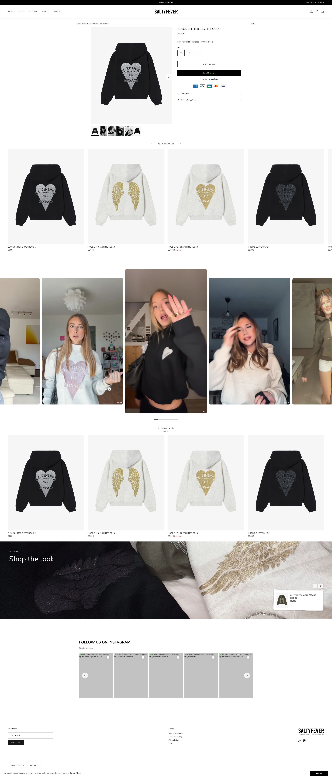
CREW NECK (33, 11)
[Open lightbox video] (166, 341)
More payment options (209, 79)
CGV (170, 743)
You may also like (166, 143)
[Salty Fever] (166, 11)
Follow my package (175, 737)
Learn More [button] (75, 773)
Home (78, 23)
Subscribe (15, 743)
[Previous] (3, 338)
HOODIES (21, 11)
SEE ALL (10, 11)
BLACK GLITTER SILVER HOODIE (99, 23)
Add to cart (209, 64)
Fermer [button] (319, 773)
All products (84, 23)
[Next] (329, 338)
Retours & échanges (176, 734)
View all (166, 431)
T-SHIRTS (45, 11)
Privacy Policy (174, 740)
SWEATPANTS (57, 11)
